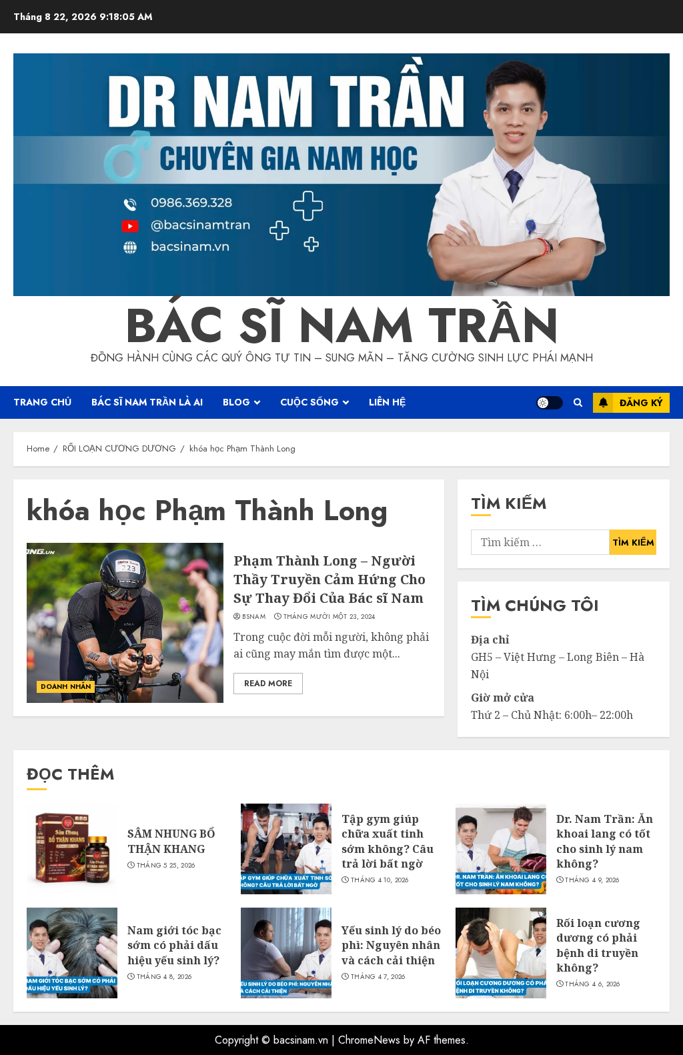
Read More (268, 684)
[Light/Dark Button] (549, 402)
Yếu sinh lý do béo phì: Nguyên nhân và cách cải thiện (391, 945)
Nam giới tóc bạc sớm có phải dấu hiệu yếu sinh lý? (174, 945)
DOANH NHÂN (66, 687)
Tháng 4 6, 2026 (592, 984)
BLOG (236, 402)
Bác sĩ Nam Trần (342, 325)
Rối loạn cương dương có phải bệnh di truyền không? (598, 945)
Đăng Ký (641, 402)
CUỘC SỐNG (309, 402)
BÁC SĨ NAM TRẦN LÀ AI (147, 402)
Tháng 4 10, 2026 (380, 880)
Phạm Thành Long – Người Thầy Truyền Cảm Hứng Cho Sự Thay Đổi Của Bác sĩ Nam (329, 579)
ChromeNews (369, 1040)
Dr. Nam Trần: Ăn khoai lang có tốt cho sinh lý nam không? (604, 841)
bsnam (253, 617)
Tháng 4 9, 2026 (592, 880)
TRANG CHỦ (42, 402)
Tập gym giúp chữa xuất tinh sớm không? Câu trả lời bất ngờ (388, 841)
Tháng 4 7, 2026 (378, 977)
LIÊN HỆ (387, 402)
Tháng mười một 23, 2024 (329, 617)
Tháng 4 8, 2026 (164, 977)
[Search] (578, 402)
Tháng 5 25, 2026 (166, 865)
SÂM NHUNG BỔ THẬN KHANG (171, 841)
